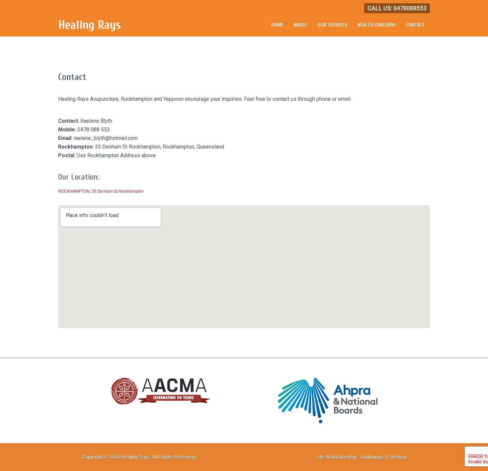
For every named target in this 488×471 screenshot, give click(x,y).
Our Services (332, 25)
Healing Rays (89, 25)
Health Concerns (376, 25)
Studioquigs (371, 457)
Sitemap (397, 457)
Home (277, 25)
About (300, 25)
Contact (415, 25)
